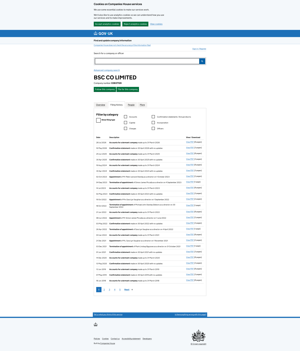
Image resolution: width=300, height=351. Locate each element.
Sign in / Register (199, 49)
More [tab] (142, 104)
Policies (97, 339)
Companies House (107, 343)
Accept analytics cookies (107, 24)
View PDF (190, 142)
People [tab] (131, 104)
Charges (132, 128)
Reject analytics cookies (135, 24)
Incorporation (162, 123)
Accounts (133, 117)
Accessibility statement (131, 339)
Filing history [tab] (116, 104)
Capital (132, 123)
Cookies (105, 339)
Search (202, 61)
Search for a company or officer (109, 53)
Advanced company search (107, 70)
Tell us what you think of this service (108, 314)
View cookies (156, 24)
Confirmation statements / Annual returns (174, 117)
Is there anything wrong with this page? (190, 314)
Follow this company (105, 89)
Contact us (115, 339)
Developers (147, 339)
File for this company (128, 89)
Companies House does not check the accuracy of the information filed (122, 45)
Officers (160, 128)
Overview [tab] (100, 104)
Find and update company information (113, 40)
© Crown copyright (198, 344)
